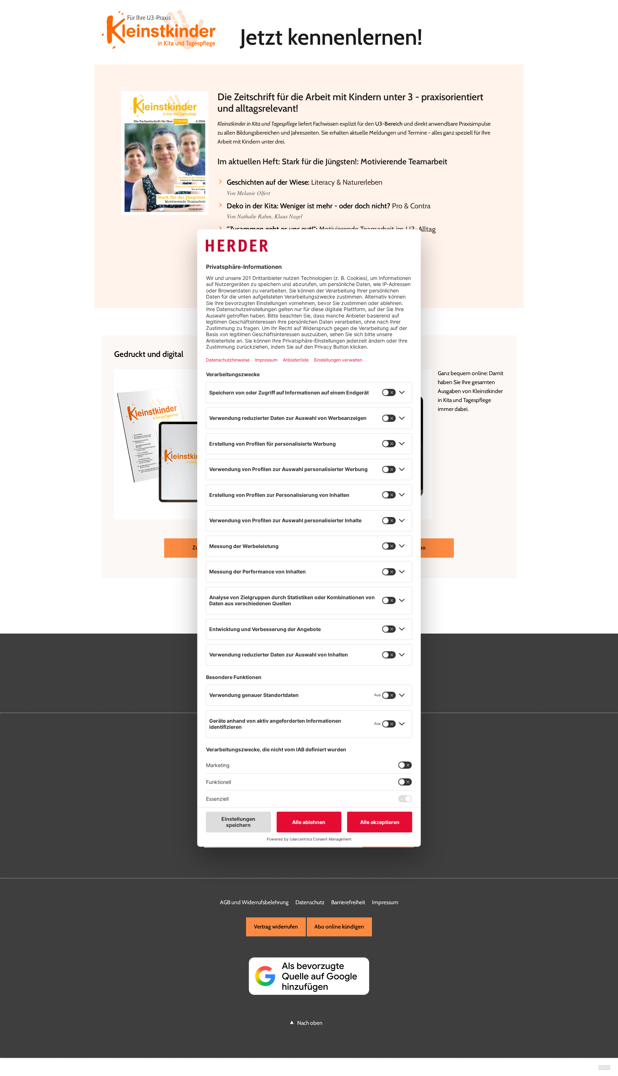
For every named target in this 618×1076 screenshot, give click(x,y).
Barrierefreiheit (348, 902)
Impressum (385, 902)
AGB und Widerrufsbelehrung (254, 902)
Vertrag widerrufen (276, 926)
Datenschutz (309, 902)
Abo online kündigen (339, 926)
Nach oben (310, 1022)
